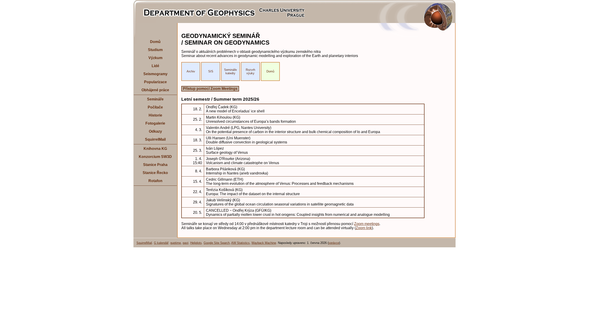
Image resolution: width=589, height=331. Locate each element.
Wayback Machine (263, 243)
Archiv (191, 71)
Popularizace (155, 82)
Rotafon (155, 181)
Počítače (155, 107)
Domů (155, 42)
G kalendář (161, 243)
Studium (155, 50)
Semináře (155, 99)
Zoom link (364, 228)
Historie (155, 115)
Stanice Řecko (155, 173)
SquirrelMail (155, 139)
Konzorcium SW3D (155, 157)
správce (334, 243)
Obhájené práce (155, 90)
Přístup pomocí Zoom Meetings (210, 89)
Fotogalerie (155, 123)
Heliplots (196, 243)
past (185, 243)
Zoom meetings (366, 224)
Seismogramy (155, 74)
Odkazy (155, 131)
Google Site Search (217, 243)
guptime (175, 243)
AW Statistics (240, 243)
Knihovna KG (155, 149)
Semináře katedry (230, 71)
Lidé (155, 66)
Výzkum (155, 58)
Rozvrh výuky (250, 71)
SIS (210, 71)
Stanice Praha (155, 165)
